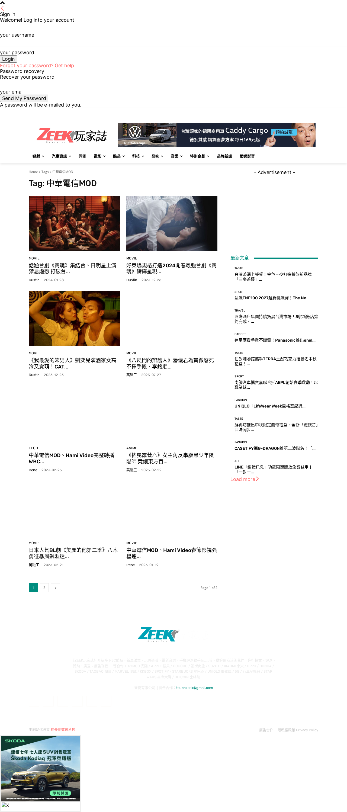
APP (237, 461)
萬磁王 (131, 375)
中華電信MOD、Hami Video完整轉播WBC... (71, 458)
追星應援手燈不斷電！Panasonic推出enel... (275, 340)
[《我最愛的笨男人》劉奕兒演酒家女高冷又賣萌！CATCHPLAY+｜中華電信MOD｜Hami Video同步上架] (74, 318)
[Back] (2, 8)
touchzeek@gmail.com (194, 688)
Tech (33, 448)
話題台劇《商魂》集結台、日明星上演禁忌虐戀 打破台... (72, 268)
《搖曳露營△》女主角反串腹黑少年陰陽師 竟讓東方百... (170, 458)
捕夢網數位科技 (63, 729)
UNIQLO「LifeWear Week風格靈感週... (270, 406)
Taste (238, 268)
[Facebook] (285, 111)
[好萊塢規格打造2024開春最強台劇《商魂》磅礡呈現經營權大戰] (171, 223)
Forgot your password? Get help (37, 65)
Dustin (34, 280)
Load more (242, 479)
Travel (239, 310)
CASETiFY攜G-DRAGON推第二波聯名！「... (275, 448)
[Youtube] (315, 111)
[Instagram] (293, 111)
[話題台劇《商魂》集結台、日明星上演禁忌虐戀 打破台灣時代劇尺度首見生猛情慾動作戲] (74, 223)
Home (33, 171)
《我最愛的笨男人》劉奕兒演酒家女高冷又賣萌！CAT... (72, 363)
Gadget (240, 334)
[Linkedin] (62, 701)
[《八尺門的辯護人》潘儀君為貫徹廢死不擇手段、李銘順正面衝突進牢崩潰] (171, 318)
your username (17, 35)
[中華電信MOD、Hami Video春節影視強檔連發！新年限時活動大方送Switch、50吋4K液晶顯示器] (171, 508)
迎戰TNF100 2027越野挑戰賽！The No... (272, 298)
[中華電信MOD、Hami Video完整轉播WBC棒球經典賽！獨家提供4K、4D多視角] (74, 413)
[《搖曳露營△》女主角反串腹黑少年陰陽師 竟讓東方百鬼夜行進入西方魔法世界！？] (171, 413)
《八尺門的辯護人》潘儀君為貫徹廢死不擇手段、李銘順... (170, 363)
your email (12, 92)
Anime (131, 448)
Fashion (240, 400)
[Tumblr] (91, 701)
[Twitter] (300, 111)
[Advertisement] (274, 209)
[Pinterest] (77, 701)
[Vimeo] (307, 111)
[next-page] (55, 587)
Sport (239, 291)
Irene (33, 470)
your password (17, 52)
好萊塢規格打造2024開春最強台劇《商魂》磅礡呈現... (171, 268)
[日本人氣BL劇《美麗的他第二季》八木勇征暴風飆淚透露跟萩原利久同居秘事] (74, 508)
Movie (34, 258)
